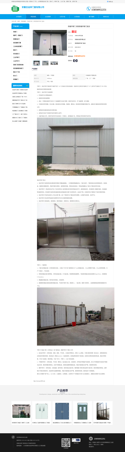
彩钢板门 (15, 79)
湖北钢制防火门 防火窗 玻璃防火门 (41, 422)
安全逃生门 (16, 53)
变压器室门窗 (17, 42)
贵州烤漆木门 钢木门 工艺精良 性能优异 (104, 422)
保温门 (15, 31)
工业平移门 (16, 57)
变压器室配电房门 (18, 68)
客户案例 (91, 16)
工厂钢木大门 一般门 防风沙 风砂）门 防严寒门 (20, 114)
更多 (27, 85)
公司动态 (77, 16)
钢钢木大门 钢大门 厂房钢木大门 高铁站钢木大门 (20, 117)
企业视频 (48, 16)
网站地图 (43, 445)
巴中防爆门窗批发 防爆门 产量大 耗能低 (83, 422)
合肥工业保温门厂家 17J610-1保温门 (20, 96)
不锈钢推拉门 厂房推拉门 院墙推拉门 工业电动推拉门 (20, 107)
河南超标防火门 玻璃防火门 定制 (62, 422)
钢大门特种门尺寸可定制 (18, 103)
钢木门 (15, 50)
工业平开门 (16, 61)
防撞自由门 (16, 39)
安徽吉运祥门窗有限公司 (23, 443)
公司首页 (19, 16)
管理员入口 (37, 445)
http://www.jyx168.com (39, 381)
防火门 (15, 75)
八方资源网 (26, 445)
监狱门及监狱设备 (18, 64)
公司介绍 (62, 16)
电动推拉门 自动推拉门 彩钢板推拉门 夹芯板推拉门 (20, 110)
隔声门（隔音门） (18, 35)
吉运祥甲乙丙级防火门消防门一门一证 (20, 93)
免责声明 (31, 445)
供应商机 (33, 16)
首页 (18, 21)
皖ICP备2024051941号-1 (34, 440)
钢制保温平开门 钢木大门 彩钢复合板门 (20, 100)
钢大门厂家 (16, 72)
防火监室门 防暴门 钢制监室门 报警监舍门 (20, 121)
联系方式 (106, 16)
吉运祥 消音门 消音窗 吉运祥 (20, 89)
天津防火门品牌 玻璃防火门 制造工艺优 (22, 422)
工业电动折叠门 (17, 46)
